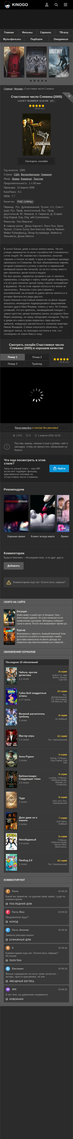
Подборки (36, 39)
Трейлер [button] (37, 363)
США (16, 174)
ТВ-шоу (64, 32)
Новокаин (16, 999)
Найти (62, 468)
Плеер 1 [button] (12, 357)
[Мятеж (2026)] (59, 62)
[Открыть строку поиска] (56, 4)
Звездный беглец (21, 981)
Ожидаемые (61, 39)
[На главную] (23, 4)
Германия (46, 174)
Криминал (26, 178)
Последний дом (20, 904)
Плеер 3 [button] (12, 363)
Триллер (38, 178)
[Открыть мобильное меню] (65, 4)
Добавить (13, 565)
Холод (13, 921)
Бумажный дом (20, 939)
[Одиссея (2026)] (36, 62)
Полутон (15, 960)
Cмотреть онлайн (36, 161)
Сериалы (45, 32)
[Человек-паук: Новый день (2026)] (14, 62)
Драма (15, 178)
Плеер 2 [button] (37, 357)
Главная (9, 32)
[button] (27, 81)
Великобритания (30, 174)
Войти (47, 4)
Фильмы (27, 32)
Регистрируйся (23, 427)
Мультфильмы (12, 39)
